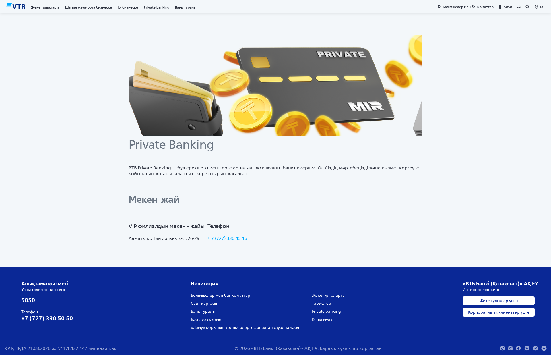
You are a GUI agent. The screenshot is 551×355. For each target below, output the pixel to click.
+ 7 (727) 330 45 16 (227, 238)
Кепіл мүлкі (323, 319)
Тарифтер (321, 303)
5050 (28, 300)
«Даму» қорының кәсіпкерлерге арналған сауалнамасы (245, 327)
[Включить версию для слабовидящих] (518, 7)
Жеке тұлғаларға (45, 7)
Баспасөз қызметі (207, 319)
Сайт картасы (204, 303)
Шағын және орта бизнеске (88, 7)
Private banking (156, 7)
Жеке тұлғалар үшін (499, 300)
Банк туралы (186, 7)
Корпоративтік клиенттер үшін (498, 312)
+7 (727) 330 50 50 (47, 318)
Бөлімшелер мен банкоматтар (220, 295)
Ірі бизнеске (128, 7)
